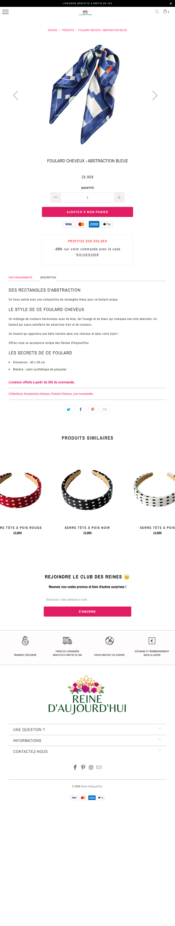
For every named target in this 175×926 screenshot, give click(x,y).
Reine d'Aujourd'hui (91, 786)
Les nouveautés (83, 393)
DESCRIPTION (48, 277)
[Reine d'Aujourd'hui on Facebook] (75, 768)
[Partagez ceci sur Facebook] (81, 409)
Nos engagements (20, 277)
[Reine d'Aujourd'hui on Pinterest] (83, 768)
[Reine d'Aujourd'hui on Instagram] (91, 768)
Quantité (87, 188)
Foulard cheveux (61, 393)
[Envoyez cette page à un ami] (105, 409)
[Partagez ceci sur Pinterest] (93, 409)
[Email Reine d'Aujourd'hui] (99, 768)
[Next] (153, 95)
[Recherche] (158, 11)
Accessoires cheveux (37, 393)
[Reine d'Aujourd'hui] (85, 14)
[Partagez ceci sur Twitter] (69, 409)
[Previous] (16, 95)
